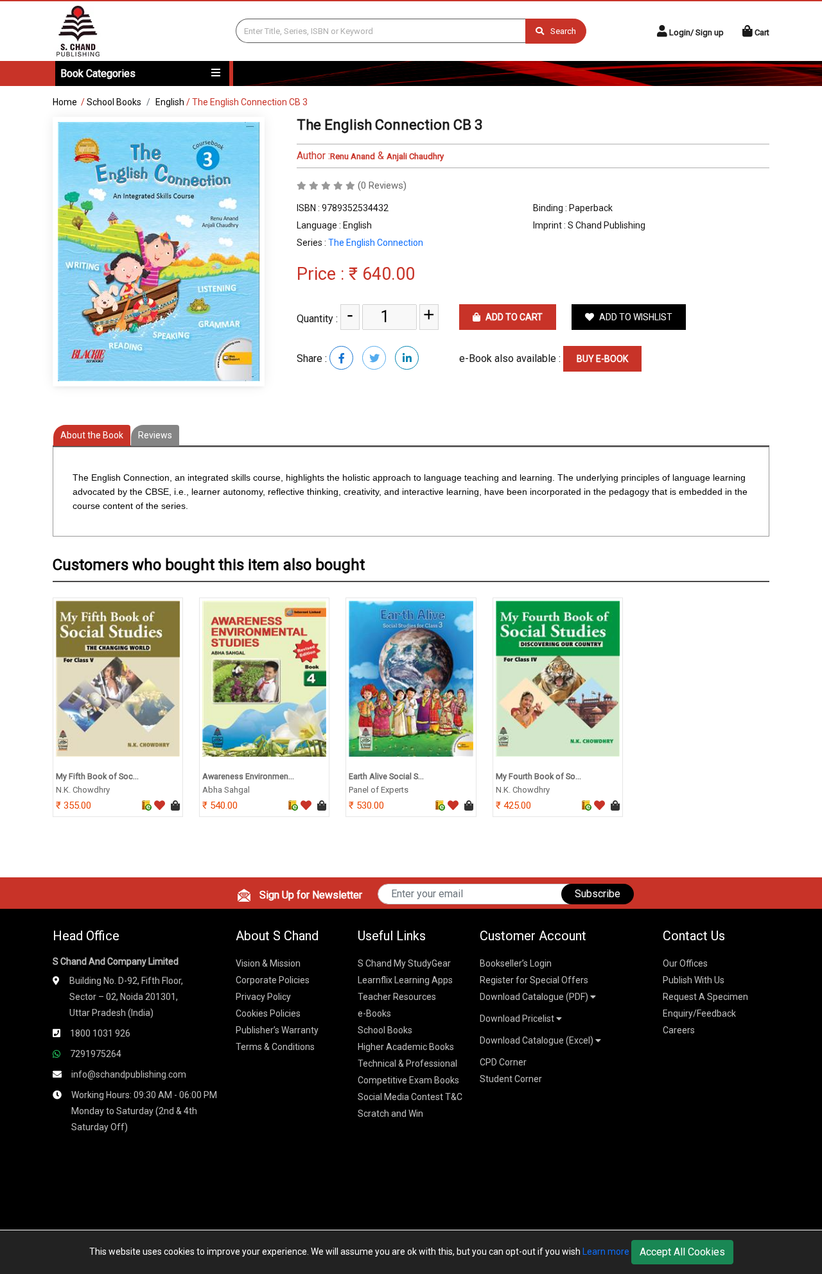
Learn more (605, 1251)
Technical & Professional (407, 1063)
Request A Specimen (705, 997)
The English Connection (375, 242)
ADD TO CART (513, 317)
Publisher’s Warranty (277, 1030)
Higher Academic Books (406, 1047)
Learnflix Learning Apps (405, 980)
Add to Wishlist (634, 317)
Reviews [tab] (155, 435)
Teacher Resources (397, 997)
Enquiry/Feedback (699, 1013)
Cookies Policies (268, 1013)
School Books (114, 102)
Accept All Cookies (682, 1252)
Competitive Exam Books (408, 1080)
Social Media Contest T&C (410, 1097)
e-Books (374, 1013)
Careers (679, 1030)
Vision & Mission (268, 963)
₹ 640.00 (382, 274)
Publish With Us (693, 980)
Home (65, 102)
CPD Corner (503, 1062)
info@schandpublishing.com (128, 1074)
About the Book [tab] (91, 435)
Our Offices (685, 963)
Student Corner (511, 1079)
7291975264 (95, 1054)
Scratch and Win (390, 1113)
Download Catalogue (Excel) (537, 1040)
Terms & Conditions (275, 1047)
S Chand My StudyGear (404, 963)
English (169, 102)
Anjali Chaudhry (415, 156)
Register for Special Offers (534, 980)
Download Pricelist (518, 1018)
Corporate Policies (273, 980)
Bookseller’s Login (516, 963)
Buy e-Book (602, 359)
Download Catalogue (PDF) (535, 997)
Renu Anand (352, 156)
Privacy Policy (263, 997)
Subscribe (597, 894)
